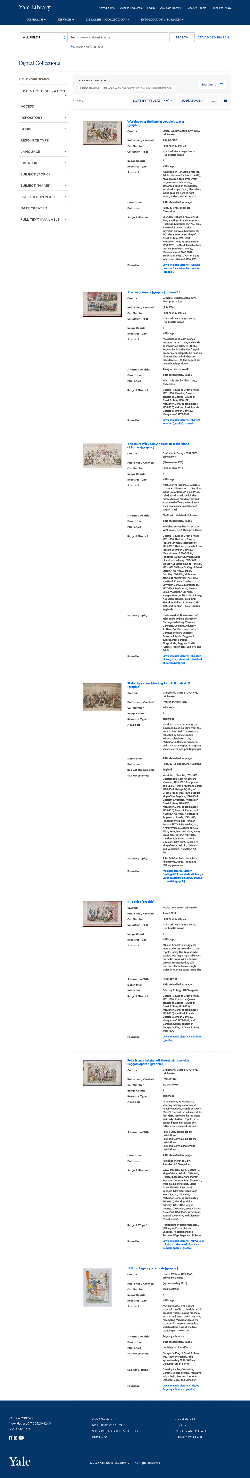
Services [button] (64, 19)
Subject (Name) (36, 185)
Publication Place (38, 196)
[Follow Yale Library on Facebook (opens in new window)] (10, 1438)
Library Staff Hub (189, 1437)
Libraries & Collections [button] (106, 19)
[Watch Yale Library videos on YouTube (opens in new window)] (21, 1438)
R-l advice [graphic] (140, 902)
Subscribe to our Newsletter (115, 1431)
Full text (98, 46)
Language (30, 151)
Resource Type (35, 140)
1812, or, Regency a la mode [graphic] (152, 1268)
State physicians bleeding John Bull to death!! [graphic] (158, 685)
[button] (182, 37)
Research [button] (35, 19)
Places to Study (221, 8)
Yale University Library (35, 7)
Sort (151, 100)
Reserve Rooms (196, 8)
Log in (151, 8)
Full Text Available (40, 219)
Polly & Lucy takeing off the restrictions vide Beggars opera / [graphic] (158, 1062)
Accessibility (185, 1418)
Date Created (34, 208)
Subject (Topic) (35, 174)
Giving (180, 1424)
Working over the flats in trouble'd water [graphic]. (155, 123)
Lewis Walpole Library (175, 264)
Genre (26, 128)
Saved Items (107, 8)
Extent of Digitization (43, 91)
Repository (32, 117)
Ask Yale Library (170, 8)
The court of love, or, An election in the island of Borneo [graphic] (158, 445)
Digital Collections (39, 63)
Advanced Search (213, 37)
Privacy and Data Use (192, 1431)
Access (27, 106)
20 (191, 100)
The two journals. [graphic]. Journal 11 (153, 292)
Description (81, 46)
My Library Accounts (109, 1424)
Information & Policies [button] (161, 19)
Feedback (99, 1437)
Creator (29, 162)
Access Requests (131, 8)
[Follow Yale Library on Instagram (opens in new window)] (15, 1438)
